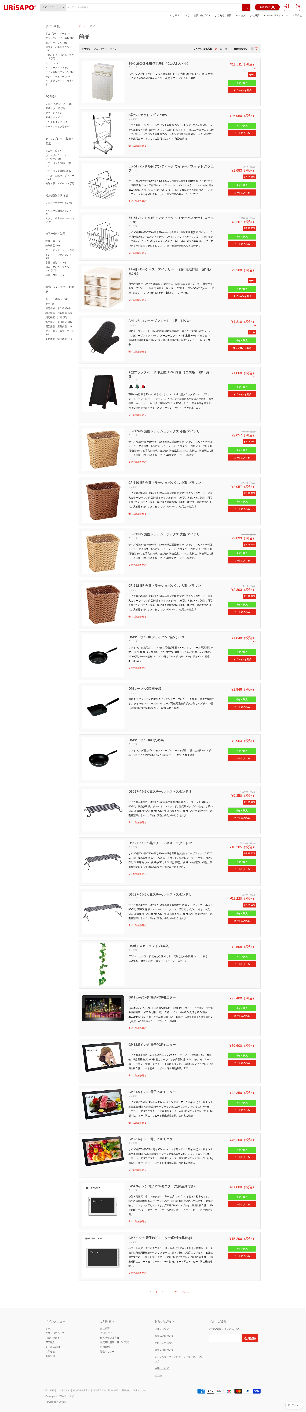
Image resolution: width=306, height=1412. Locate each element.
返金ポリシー (107, 1351)
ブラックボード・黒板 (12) (59, 38)
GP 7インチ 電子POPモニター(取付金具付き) (160, 1238)
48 (226, 48)
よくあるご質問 (223, 15)
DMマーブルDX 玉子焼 (144, 688)
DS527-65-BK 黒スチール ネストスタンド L (159, 894)
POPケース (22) (53, 117)
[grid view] (252, 48)
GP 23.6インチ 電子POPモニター (152, 1139)
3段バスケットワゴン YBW (147, 115)
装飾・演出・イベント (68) (59, 183)
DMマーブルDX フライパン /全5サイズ (156, 637)
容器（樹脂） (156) (55, 262)
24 (216, 48)
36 (221, 48)
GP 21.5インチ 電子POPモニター (152, 1092)
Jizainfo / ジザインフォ (276, 15)
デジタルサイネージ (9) (57, 76)
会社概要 (254, 15)
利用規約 (105, 1347)
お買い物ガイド (202, 15)
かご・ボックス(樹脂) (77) (59, 171)
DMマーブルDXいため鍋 (146, 740)
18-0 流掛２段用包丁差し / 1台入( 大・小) (158, 63)
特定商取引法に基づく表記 (114, 1342)
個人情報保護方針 (109, 1337)
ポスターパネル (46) (56, 42)
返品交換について (164, 1349)
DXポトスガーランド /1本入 (148, 946)
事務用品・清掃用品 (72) (58, 339)
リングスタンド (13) (56, 122)
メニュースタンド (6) (56, 67)
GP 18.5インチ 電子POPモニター (152, 1044)
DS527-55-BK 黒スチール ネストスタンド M (160, 843)
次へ (184, 1292)
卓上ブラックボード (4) (57, 33)
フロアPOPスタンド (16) (58, 103)
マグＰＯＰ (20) (53, 113)
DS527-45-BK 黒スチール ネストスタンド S (159, 791)
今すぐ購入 (242, 83)
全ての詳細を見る (137, 145)
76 (175, 1292)
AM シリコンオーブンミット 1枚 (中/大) (159, 321)
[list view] (256, 48)
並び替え (86, 48)
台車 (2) (49, 303)
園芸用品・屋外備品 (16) (58, 326)
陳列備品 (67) (52, 245)
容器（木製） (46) (55, 275)
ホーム (83, 26)
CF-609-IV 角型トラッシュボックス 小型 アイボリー (165, 431)
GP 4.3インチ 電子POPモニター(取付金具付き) (161, 1186)
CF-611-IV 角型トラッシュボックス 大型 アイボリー (165, 534)
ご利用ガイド (107, 1333)
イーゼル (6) (51, 63)
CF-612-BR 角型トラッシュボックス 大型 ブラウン (164, 585)
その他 (158, 1375)
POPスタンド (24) (55, 108)
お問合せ (297, 15)
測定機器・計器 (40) (56, 317)
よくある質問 (52, 1347)
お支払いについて (164, 1335)
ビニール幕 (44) (53, 150)
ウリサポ (132, 67)
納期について (162, 1368)
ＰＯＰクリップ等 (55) (57, 126)
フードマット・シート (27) (59, 250)
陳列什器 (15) (52, 241)
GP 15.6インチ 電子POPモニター (152, 997)
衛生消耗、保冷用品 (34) (58, 322)
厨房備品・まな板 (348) (58, 308)
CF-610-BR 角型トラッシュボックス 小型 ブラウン (164, 482)
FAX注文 (240, 15)
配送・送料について (165, 1342)
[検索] (246, 7)
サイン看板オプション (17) (59, 72)
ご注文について (163, 1328)
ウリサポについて (179, 15)
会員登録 (50, 1356)
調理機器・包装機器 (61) (58, 313)
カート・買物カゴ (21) (57, 299)
